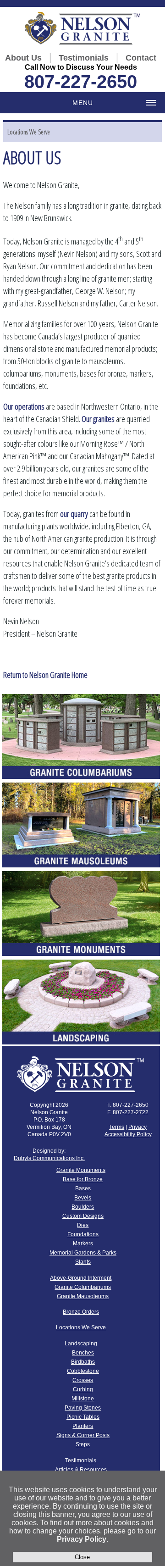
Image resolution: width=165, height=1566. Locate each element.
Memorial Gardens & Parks (83, 1252)
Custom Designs (83, 1216)
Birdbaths (83, 1362)
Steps (83, 1444)
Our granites (98, 418)
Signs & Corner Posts (83, 1435)
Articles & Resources (81, 1469)
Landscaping (81, 1343)
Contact (141, 57)
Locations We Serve (28, 132)
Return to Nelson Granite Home (45, 674)
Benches (83, 1352)
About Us (23, 57)
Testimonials (84, 57)
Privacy (137, 1127)
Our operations (23, 406)
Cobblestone (83, 1371)
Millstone (83, 1398)
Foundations (83, 1234)
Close (82, 1557)
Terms (116, 1127)
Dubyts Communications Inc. (49, 1158)
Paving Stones (83, 1408)
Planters (82, 1426)
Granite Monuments (80, 1170)
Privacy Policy (81, 1539)
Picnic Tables (82, 1417)
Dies (82, 1225)
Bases (83, 1188)
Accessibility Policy (128, 1134)
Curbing (83, 1389)
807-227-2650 (80, 82)
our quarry (74, 513)
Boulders (83, 1207)
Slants (83, 1262)
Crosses (82, 1380)
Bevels (82, 1197)
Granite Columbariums (83, 1287)
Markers (83, 1243)
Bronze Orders (81, 1312)
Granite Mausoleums (83, 1296)
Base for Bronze (83, 1179)
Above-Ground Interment (80, 1278)
